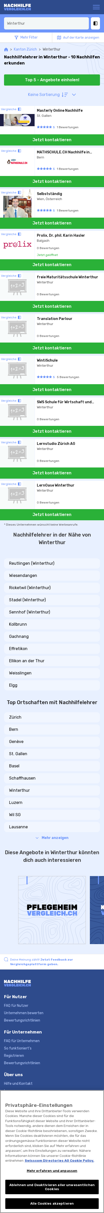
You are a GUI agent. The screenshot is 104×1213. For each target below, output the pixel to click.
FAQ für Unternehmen (22, 1041)
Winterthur (19, 790)
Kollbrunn (18, 624)
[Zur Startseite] (23, 7)
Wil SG (15, 814)
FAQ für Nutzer (16, 1006)
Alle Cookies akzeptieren (52, 1203)
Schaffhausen (22, 778)
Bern (13, 729)
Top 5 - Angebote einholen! (52, 79)
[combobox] (46, 23)
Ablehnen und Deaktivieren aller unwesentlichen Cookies (52, 1187)
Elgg (13, 685)
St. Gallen (18, 753)
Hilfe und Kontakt (18, 1083)
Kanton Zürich (25, 49)
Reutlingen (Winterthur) (31, 563)
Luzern (15, 802)
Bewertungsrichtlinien (22, 1020)
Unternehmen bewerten (23, 1013)
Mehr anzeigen (55, 838)
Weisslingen (20, 673)
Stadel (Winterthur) (27, 599)
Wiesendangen (23, 575)
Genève (16, 741)
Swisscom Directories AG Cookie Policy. (59, 1160)
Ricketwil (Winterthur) (29, 587)
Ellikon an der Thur (26, 660)
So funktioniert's (18, 1048)
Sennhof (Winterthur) (29, 612)
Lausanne (18, 826)
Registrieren (14, 1056)
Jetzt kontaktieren (52, 139)
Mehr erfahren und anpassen (52, 1171)
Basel (14, 766)
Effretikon (18, 648)
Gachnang (19, 636)
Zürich (15, 717)
